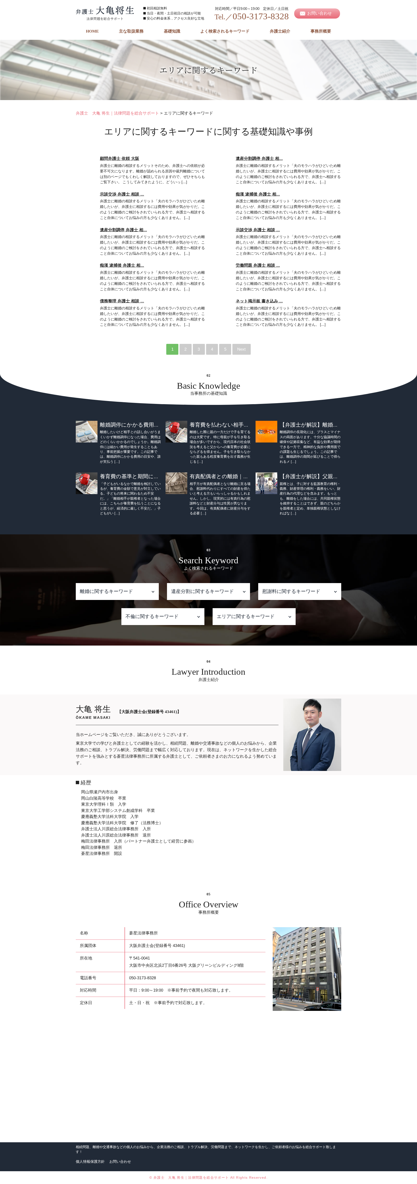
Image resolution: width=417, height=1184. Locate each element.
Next (241, 349)
